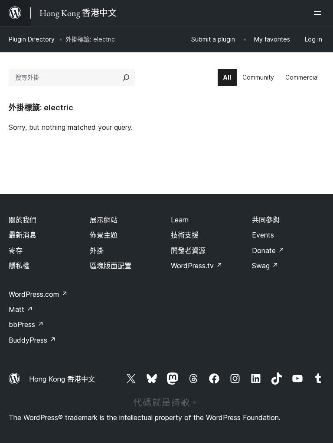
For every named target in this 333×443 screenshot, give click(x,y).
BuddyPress (32, 340)
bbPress (26, 324)
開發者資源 (188, 250)
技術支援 (185, 235)
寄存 (16, 250)
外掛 (97, 250)
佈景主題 (104, 235)
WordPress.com (38, 294)
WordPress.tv (196, 265)
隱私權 (19, 265)
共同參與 (266, 219)
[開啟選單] (319, 13)
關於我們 (22, 219)
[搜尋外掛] (126, 77)
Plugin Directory (32, 39)
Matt (21, 309)
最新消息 (22, 235)
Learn (180, 219)
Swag (265, 265)
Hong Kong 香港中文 (62, 379)
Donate (268, 250)
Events (263, 235)
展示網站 (104, 219)
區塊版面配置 (110, 265)
